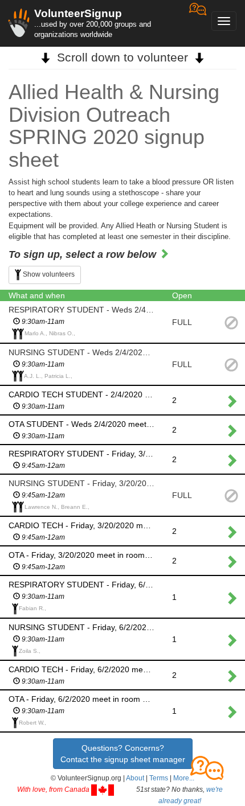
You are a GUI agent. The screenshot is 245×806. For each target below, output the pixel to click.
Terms (158, 778)
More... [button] (183, 778)
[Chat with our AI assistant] (197, 23)
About (135, 778)
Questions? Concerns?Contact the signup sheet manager (122, 753)
